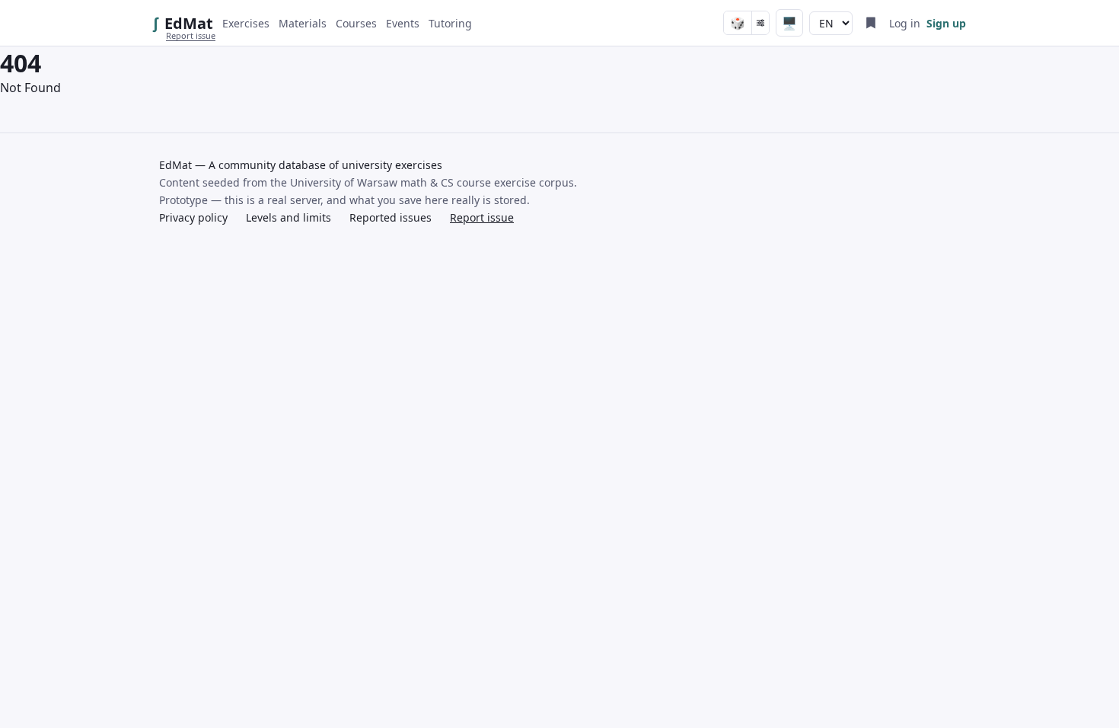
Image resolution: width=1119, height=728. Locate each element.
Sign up (946, 23)
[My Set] (871, 23)
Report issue (190, 35)
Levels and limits (288, 217)
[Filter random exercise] (760, 22)
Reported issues (390, 217)
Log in (904, 23)
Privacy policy (193, 217)
